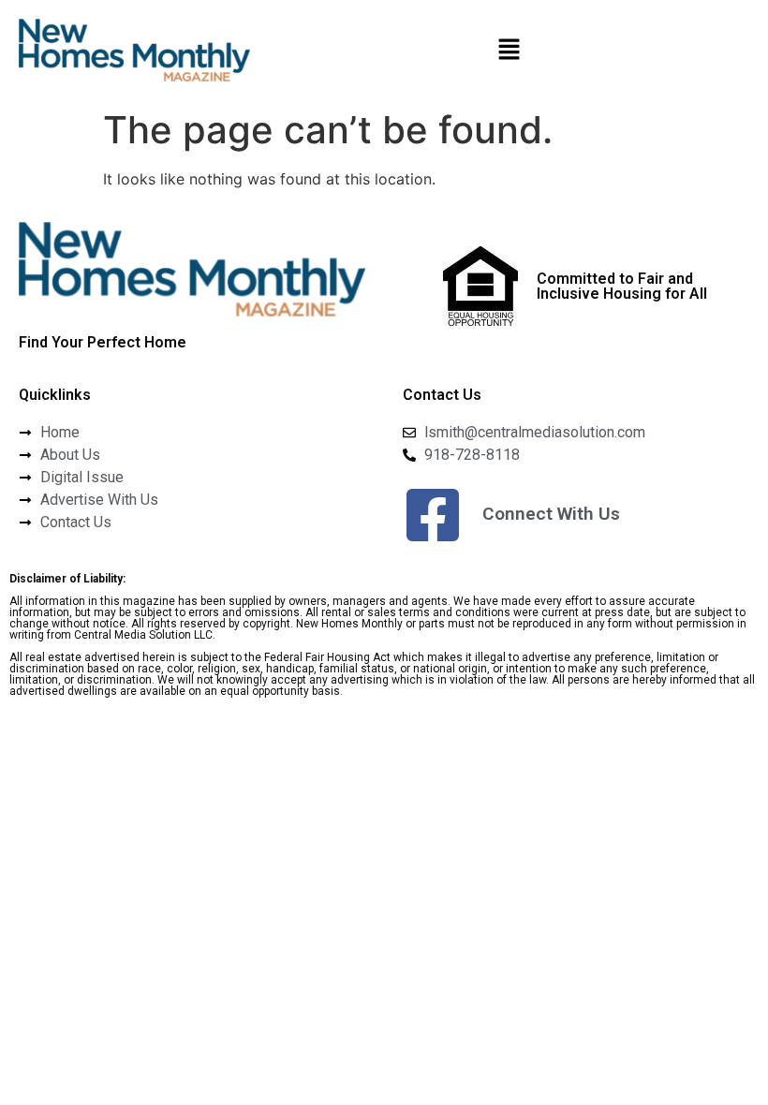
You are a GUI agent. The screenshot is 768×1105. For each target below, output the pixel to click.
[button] (508, 50)
